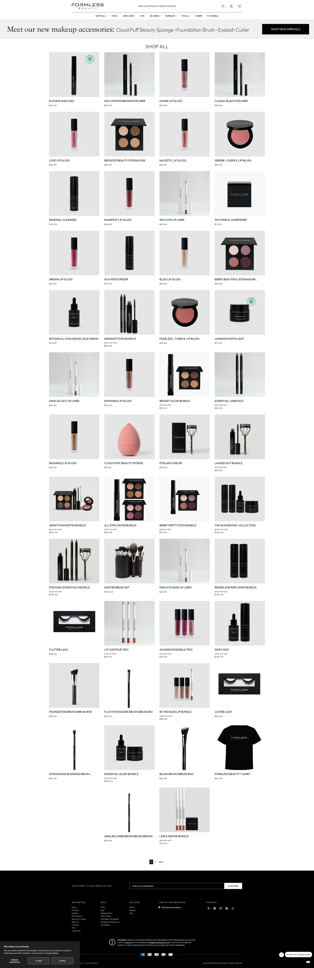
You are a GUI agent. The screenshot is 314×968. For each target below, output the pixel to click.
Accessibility (105, 925)
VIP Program (77, 916)
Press (103, 907)
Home (74, 907)
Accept (38, 960)
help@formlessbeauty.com (159, 942)
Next (161, 862)
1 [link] (151, 862)
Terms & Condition (91, 963)
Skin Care (128, 15)
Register (133, 910)
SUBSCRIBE (233, 886)
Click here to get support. (171, 907)
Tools (184, 15)
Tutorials (212, 15)
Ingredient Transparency (110, 922)
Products (75, 910)
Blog (102, 910)
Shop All (101, 15)
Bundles (170, 15)
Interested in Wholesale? (110, 919)
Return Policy (106, 916)
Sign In (132, 907)
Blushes (154, 15)
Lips (142, 15)
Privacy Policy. (52, 953)
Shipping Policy (106, 913)
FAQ (73, 928)
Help (131, 913)
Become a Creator (79, 919)
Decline (62, 960)
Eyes (114, 15)
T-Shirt (199, 15)
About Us (75, 922)
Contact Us (76, 931)
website (128, 942)
